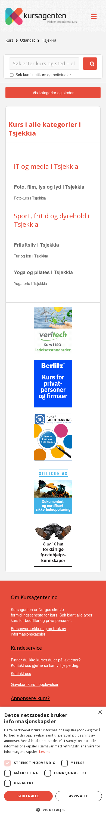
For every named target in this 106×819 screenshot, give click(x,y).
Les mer (45, 751)
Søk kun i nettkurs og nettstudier (43, 74)
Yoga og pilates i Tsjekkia (43, 272)
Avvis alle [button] (78, 796)
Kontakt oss (21, 673)
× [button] (100, 712)
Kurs (9, 40)
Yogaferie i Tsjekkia (30, 283)
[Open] (93, 16)
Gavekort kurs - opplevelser (34, 684)
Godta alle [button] (28, 796)
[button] (53, 810)
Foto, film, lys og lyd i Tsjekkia (49, 186)
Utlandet (27, 40)
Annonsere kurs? (30, 698)
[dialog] (53, 763)
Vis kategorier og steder (53, 92)
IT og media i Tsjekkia (46, 166)
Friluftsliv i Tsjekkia (36, 244)
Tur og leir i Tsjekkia (31, 256)
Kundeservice (26, 648)
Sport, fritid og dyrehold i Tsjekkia (51, 220)
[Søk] (90, 63)
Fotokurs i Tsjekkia (30, 198)
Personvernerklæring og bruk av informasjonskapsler (38, 631)
